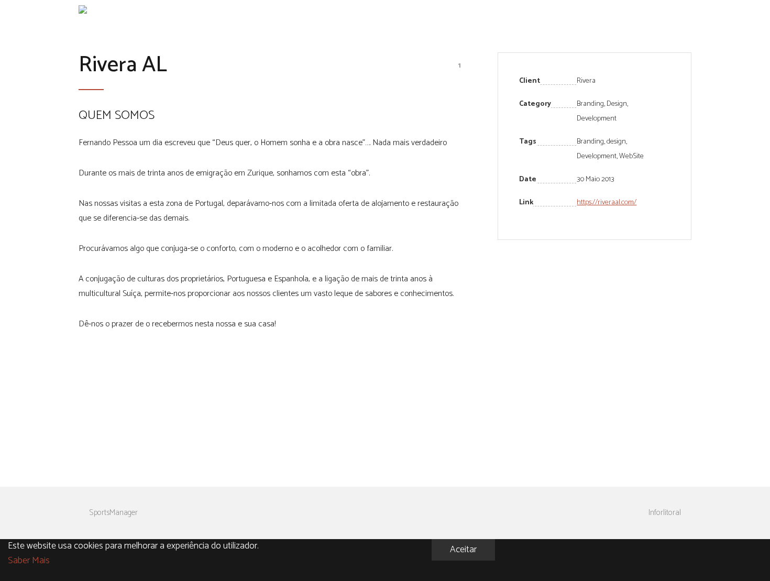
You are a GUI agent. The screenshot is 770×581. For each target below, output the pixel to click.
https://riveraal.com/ (606, 202)
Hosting (604, 12)
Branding (590, 142)
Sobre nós (551, 12)
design (616, 142)
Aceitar (463, 549)
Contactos (666, 12)
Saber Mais (29, 560)
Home (504, 12)
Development (597, 156)
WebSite (631, 156)
